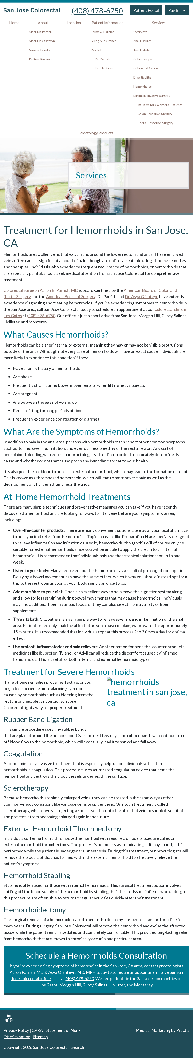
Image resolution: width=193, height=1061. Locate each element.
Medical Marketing (153, 1030)
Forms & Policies (102, 32)
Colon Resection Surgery (155, 114)
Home (14, 22)
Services (158, 22)
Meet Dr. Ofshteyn (42, 41)
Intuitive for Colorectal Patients (160, 105)
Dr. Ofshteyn (104, 68)
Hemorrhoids (142, 86)
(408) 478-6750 (97, 10)
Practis (182, 1030)
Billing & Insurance (103, 41)
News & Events (39, 50)
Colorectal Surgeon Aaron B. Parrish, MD (41, 290)
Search (77, 1047)
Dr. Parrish (102, 59)
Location (74, 22)
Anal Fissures (142, 41)
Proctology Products (96, 132)
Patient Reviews (40, 59)
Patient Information (107, 22)
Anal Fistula (141, 50)
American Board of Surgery (70, 296)
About (43, 22)
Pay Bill (174, 10)
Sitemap (40, 1036)
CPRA (37, 1030)
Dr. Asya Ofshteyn (141, 296)
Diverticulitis (142, 77)
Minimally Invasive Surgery (151, 96)
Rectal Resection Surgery (155, 123)
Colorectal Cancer (146, 68)
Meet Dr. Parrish (40, 32)
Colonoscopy (142, 59)
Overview (140, 32)
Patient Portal (146, 10)
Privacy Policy (16, 1030)
